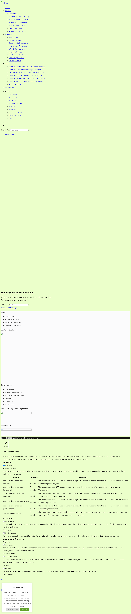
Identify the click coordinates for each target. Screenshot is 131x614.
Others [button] (6, 565)
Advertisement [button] (9, 554)
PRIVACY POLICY (12, 609)
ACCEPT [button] (24, 610)
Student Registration (13, 392)
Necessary (9, 465)
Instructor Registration (14, 395)
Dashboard (9, 398)
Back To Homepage (9, 308)
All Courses (9, 390)
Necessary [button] (7, 462)
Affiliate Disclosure (12, 325)
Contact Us (9, 401)
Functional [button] (7, 518)
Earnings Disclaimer (13, 322)
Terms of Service (12, 319)
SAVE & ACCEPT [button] (9, 574)
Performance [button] (8, 530)
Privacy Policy (10, 317)
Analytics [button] (6, 542)
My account (10, 404)
